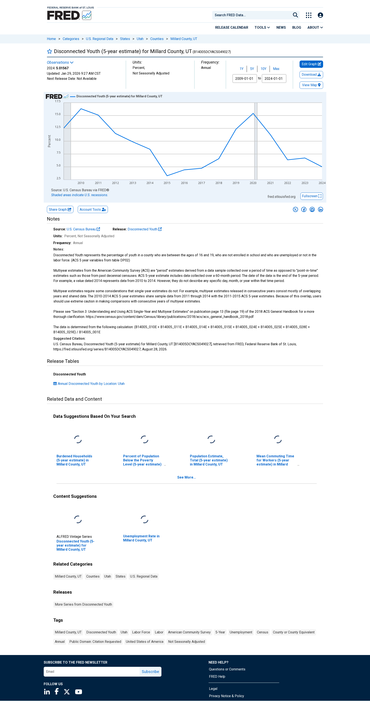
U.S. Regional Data (99, 39)
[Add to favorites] (49, 51)
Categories (71, 39)
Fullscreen (310, 196)
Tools (261, 27)
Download (310, 75)
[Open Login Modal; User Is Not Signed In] (320, 15)
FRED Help (217, 676)
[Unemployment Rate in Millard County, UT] (144, 519)
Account (90, 209)
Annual (60, 642)
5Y (252, 69)
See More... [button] (186, 477)
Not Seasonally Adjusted (186, 642)
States (125, 39)
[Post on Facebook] (303, 209)
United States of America (144, 642)
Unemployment (241, 632)
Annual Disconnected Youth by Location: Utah (91, 384)
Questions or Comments (227, 669)
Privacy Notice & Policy (226, 696)
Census (262, 632)
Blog (296, 27)
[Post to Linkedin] (320, 209)
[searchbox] (252, 15)
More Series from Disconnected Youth (83, 604)
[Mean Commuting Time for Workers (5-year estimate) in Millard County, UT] (278, 439)
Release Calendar (231, 27)
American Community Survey (189, 632)
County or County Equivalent (294, 632)
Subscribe (150, 671)
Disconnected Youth (143, 229)
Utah (140, 39)
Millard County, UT (183, 39)
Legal (213, 689)
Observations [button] (58, 62)
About (313, 27)
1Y (241, 69)
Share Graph (58, 209)
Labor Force (141, 632)
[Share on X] (295, 209)
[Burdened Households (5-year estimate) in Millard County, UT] (78, 439)
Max (276, 69)
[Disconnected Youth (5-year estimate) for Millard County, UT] (78, 519)
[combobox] (251, 15)
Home (51, 39)
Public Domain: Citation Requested (95, 642)
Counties (157, 39)
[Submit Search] (295, 15)
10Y (263, 69)
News (281, 27)
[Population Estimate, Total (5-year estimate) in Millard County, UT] (211, 439)
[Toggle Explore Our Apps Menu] (308, 15)
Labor (159, 632)
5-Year (220, 632)
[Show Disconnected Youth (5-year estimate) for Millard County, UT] (119, 96)
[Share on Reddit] (312, 209)
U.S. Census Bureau (82, 229)
